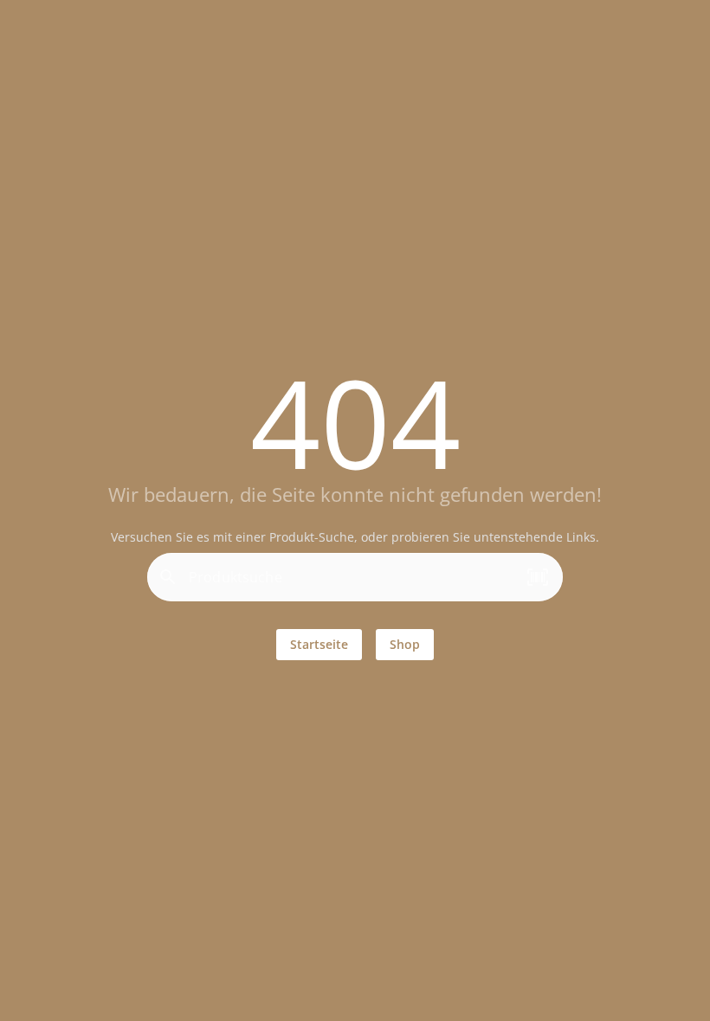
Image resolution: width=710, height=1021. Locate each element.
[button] (537, 578)
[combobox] (351, 584)
